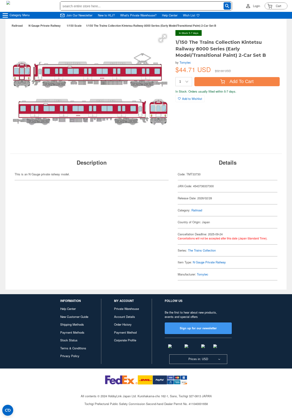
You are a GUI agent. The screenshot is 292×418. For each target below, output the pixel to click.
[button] (162, 38)
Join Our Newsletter (79, 15)
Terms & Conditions (73, 348)
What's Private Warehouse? (138, 15)
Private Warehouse (126, 308)
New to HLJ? (106, 15)
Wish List (189, 15)
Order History (123, 324)
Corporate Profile (125, 340)
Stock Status (69, 340)
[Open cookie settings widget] (7, 410)
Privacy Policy (69, 356)
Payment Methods (72, 332)
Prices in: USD (198, 359)
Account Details (124, 316)
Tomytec (185, 62)
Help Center (169, 15)
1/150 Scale (74, 25)
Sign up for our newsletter (198, 328)
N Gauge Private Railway (45, 25)
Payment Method (125, 332)
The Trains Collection (202, 250)
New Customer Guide (74, 316)
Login (256, 6)
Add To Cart (241, 81)
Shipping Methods (72, 324)
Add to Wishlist (192, 98)
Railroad (17, 25)
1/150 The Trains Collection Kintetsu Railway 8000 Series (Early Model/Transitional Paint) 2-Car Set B (151, 25)
